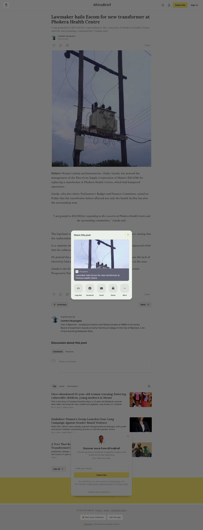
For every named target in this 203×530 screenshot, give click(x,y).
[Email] (101, 288)
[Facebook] (89, 288)
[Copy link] (78, 288)
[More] (124, 288)
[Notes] (113, 288)
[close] (128, 234)
